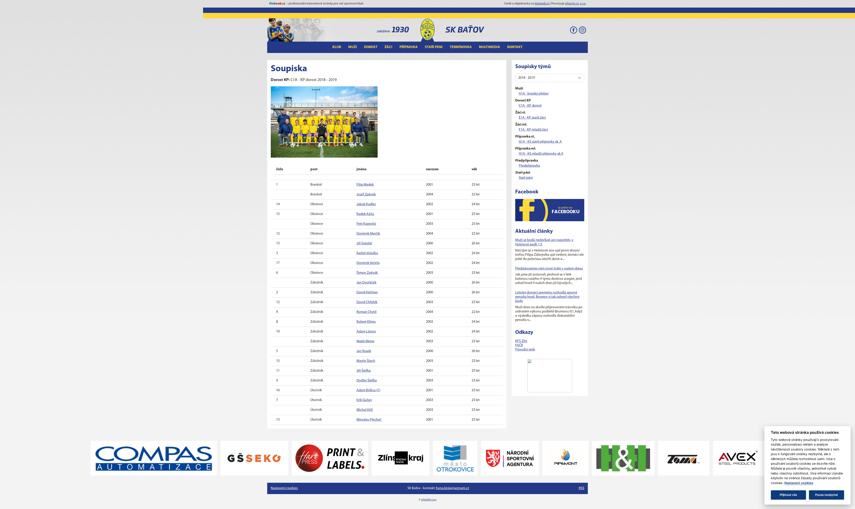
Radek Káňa (365, 214)
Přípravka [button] (408, 47)
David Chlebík (366, 302)
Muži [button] (352, 47)
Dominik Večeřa (368, 263)
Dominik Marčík (368, 233)
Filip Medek (365, 185)
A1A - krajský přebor (534, 93)
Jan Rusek (363, 351)
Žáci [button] (388, 47)
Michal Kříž (364, 410)
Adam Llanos (366, 331)
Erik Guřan (364, 400)
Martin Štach (365, 361)
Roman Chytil (366, 312)
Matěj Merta (365, 341)
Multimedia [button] (489, 47)
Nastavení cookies (284, 488)
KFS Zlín (521, 341)
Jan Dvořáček (366, 282)
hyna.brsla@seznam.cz (452, 488)
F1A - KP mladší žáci (533, 130)
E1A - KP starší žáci (532, 118)
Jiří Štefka (363, 371)
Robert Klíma (366, 322)
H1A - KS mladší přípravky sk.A (541, 154)
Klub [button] (336, 47)
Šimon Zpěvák (367, 273)
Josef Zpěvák (366, 194)
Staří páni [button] (434, 47)
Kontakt (515, 47)
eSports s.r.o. (429, 499)
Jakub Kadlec (366, 204)
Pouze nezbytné (826, 495)
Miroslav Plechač (368, 420)
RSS (581, 488)
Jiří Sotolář (364, 243)
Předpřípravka (529, 166)
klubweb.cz (542, 3)
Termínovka (461, 47)
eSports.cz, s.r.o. (575, 3)
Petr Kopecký (366, 224)
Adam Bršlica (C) (368, 390)
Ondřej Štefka (366, 380)
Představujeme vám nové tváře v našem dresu (549, 268)
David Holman (367, 292)
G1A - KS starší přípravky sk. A (540, 142)
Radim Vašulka (367, 253)
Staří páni (526, 178)
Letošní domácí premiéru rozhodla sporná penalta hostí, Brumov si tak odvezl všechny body (547, 297)
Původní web (525, 349)
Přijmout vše (788, 495)
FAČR (519, 345)
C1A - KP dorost (530, 105)
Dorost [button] (370, 47)
